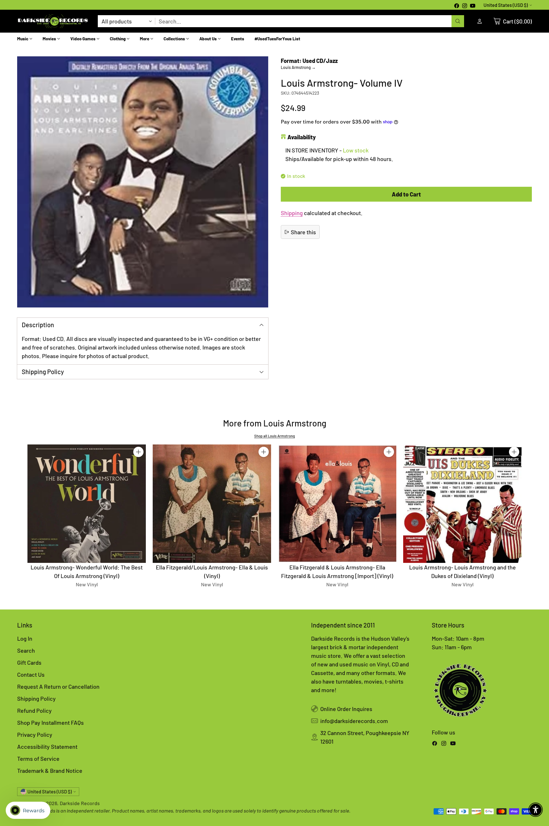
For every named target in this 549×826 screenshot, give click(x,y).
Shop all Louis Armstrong (274, 436)
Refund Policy (34, 710)
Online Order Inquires (346, 708)
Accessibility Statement (47, 746)
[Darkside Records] (53, 21)
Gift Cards (29, 662)
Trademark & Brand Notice (49, 770)
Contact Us (31, 674)
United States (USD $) (506, 5)
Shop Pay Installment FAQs (50, 722)
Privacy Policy (34, 734)
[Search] (457, 21)
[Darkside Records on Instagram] (465, 6)
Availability (301, 137)
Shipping (292, 212)
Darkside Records (80, 803)
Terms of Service (38, 758)
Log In (24, 638)
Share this (303, 232)
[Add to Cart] (138, 452)
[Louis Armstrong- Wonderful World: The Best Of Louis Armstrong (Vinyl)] (86, 503)
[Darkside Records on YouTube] (473, 6)
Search (26, 650)
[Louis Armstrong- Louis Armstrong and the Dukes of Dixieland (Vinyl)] (462, 503)
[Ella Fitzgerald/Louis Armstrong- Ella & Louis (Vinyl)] (212, 503)
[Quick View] (138, 464)
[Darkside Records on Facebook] (457, 6)
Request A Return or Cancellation (58, 686)
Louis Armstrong (298, 67)
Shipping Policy (36, 698)
